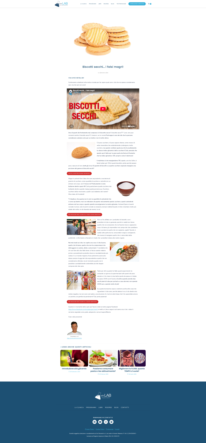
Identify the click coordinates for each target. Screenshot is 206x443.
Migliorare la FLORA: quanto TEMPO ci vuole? (132, 370)
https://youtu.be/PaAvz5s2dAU (74, 338)
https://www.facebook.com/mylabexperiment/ (83, 309)
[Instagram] (106, 422)
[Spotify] (111, 422)
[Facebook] (95, 422)
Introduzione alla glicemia (74, 369)
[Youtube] (100, 422)
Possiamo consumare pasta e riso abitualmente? (103, 370)
